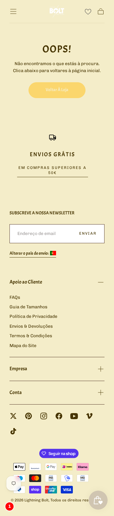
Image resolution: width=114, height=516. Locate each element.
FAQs (15, 297)
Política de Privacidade (33, 316)
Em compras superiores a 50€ (52, 170)
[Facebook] (59, 416)
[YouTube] (74, 416)
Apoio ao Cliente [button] (26, 282)
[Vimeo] (89, 416)
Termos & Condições (31, 335)
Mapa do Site (23, 345)
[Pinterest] (28, 416)
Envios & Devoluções (31, 326)
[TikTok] (13, 431)
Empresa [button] (18, 368)
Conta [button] (16, 392)
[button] (13, 11)
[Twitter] (13, 416)
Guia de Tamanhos (29, 307)
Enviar (88, 233)
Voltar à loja (57, 89)
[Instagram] (44, 416)
